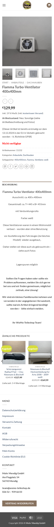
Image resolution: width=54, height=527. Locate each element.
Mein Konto (8, 450)
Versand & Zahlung (12, 421)
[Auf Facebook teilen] (10, 166)
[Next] (47, 41)
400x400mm (20, 160)
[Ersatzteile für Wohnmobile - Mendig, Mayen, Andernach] (27, 5)
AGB (4, 433)
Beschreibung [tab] (9, 184)
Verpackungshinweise (13, 445)
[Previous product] (10, 101)
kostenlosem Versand (33, 113)
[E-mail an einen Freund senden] (21, 166)
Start (5, 82)
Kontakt (6, 427)
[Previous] (7, 41)
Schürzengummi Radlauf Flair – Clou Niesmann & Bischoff (14, 372)
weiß (46, 160)
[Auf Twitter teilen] (15, 166)
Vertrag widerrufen (19, 503)
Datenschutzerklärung (13, 410)
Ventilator (39, 160)
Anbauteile (17, 82)
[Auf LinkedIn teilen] (32, 166)
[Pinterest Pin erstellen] (26, 166)
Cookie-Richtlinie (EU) (13, 456)
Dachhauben (34, 82)
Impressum (8, 415)
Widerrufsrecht (10, 439)
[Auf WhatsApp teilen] (5, 166)
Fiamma (30, 160)
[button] (4, 5)
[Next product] (5, 101)
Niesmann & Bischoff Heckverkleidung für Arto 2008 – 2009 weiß (40, 373)
